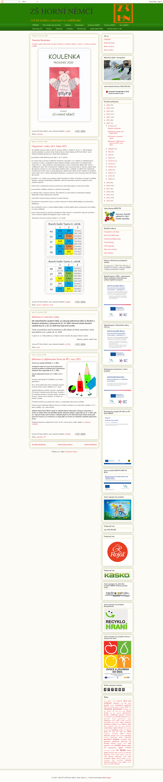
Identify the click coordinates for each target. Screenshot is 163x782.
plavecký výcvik (109, 735)
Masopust (128, 726)
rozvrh (125, 743)
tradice (113, 754)
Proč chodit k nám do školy (52, 25)
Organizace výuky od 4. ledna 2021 (49, 146)
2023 (108, 114)
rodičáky (119, 743)
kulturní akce (126, 724)
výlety (113, 758)
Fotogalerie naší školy (111, 232)
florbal (114, 718)
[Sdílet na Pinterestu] (84, 131)
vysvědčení (120, 760)
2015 (108, 195)
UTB (105, 756)
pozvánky (128, 735)
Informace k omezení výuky (45, 316)
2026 (108, 105)
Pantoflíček (115, 733)
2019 (108, 183)
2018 (108, 185)
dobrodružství (126, 713)
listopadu (111, 149)
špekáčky (120, 752)
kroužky (114, 724)
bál (125, 703)
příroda (106, 743)
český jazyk (114, 707)
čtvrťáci (125, 709)
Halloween (107, 720)
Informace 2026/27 (94, 25)
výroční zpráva (121, 758)
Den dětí (115, 711)
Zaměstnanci (79, 25)
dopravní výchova (125, 715)
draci (105, 716)
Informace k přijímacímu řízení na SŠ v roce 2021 (56, 359)
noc (125, 730)
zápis (124, 762)
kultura (119, 724)
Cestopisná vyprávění (123, 705)
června (110, 164)
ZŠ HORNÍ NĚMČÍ (61, 11)
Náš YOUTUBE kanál (111, 235)
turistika (122, 754)
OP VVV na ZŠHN (123, 732)
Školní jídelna (108, 50)
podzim (118, 735)
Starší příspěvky (90, 445)
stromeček (107, 750)
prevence (108, 739)
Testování (107, 754)
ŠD (117, 750)
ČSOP (126, 707)
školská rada (113, 752)
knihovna (128, 722)
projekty (116, 739)
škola (51, 305)
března (111, 173)
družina (114, 716)
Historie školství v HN (114, 29)
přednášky (107, 741)
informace (128, 720)
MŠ (125, 728)
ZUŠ (108, 764)
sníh (112, 745)
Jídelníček (59, 29)
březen (112, 705)
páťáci (122, 733)
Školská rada (81, 29)
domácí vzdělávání (43, 305)
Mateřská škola (109, 43)
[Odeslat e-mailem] (76, 131)
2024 (108, 111)
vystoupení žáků (109, 760)
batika (129, 703)
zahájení (119, 762)
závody (129, 762)
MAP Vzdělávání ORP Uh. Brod (114, 726)
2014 (108, 198)
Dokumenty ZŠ (37, 29)
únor (130, 754)
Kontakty (68, 25)
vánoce (110, 756)
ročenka (113, 743)
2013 (108, 201)
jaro (113, 722)
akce (105, 701)
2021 (108, 120)
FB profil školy (109, 242)
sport (121, 748)
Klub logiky (120, 722)
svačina (113, 750)
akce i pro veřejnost (115, 701)
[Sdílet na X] (80, 131)
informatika (107, 722)
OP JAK (112, 732)
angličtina (116, 703)
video (129, 756)
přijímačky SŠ (41, 437)
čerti (109, 707)
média (115, 728)
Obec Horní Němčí (110, 249)
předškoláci (115, 741)
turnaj (126, 754)
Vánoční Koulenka (41, 40)
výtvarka (128, 760)
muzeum (129, 728)
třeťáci (117, 754)
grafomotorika (121, 718)
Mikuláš (120, 728)
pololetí (122, 735)
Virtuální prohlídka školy (112, 239)
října (110, 152)
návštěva (115, 730)
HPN (117, 720)
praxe (121, 737)
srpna (110, 158)
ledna (110, 179)
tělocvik (128, 752)
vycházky (107, 758)
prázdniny (128, 737)
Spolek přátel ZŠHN (96, 29)
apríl (122, 703)
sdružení (107, 745)
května (110, 167)
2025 (108, 108)
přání (129, 739)
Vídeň (124, 756)
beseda (106, 705)
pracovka (114, 737)
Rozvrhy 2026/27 (109, 25)
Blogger (108, 777)
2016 (108, 192)
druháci (109, 717)
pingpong (128, 733)
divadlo (106, 713)
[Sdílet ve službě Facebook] (82, 131)
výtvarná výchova (110, 762)
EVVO (118, 717)
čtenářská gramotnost (113, 709)
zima (105, 764)
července (111, 161)
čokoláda (121, 707)
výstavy (129, 758)
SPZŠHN (128, 748)
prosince (111, 126)
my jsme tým (107, 730)
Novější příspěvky (39, 445)
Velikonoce (118, 756)
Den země (122, 711)
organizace (107, 733)
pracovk (106, 737)
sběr (129, 743)
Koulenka (70, 29)
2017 (108, 189)
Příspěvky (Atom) (71, 452)
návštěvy (120, 730)
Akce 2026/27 (124, 25)
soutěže (117, 745)
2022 (108, 117)
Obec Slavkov (109, 253)
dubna (110, 170)
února (110, 176)
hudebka (122, 720)
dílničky (128, 711)
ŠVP (125, 752)
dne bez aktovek (115, 713)
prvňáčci (124, 739)
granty (129, 718)
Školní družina (109, 46)
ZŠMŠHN (35, 25)
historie (113, 720)
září (109, 155)
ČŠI (130, 707)
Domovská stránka (65, 445)
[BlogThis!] (78, 131)
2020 (108, 123)
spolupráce (112, 748)
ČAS (105, 707)
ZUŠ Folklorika (109, 246)
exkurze (124, 717)
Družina (48, 29)
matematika (108, 728)
